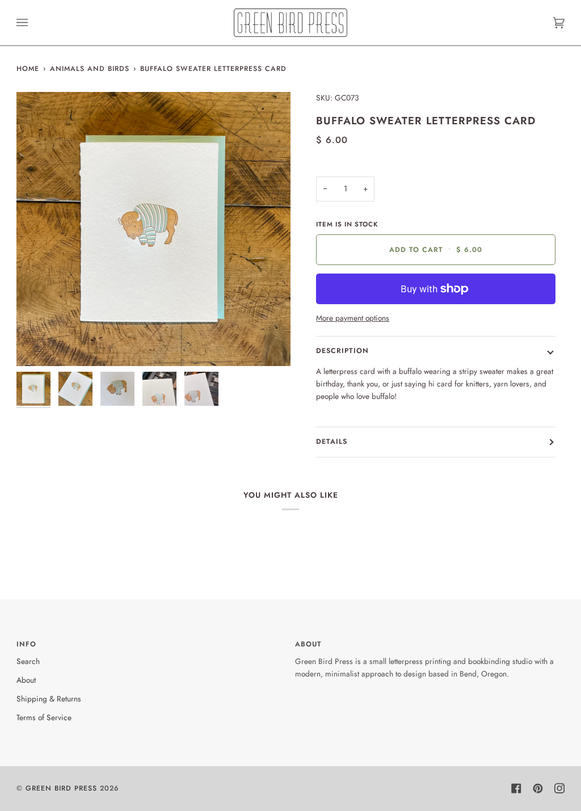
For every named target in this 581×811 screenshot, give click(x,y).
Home (27, 69)
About (26, 680)
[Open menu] (33, 22)
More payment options (352, 317)
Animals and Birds (89, 69)
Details (331, 441)
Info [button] (26, 644)
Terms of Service (43, 717)
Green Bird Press (61, 788)
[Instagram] (559, 788)
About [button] (308, 644)
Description (342, 351)
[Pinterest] (538, 788)
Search (28, 661)
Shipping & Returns (48, 698)
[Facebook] (516, 788)
